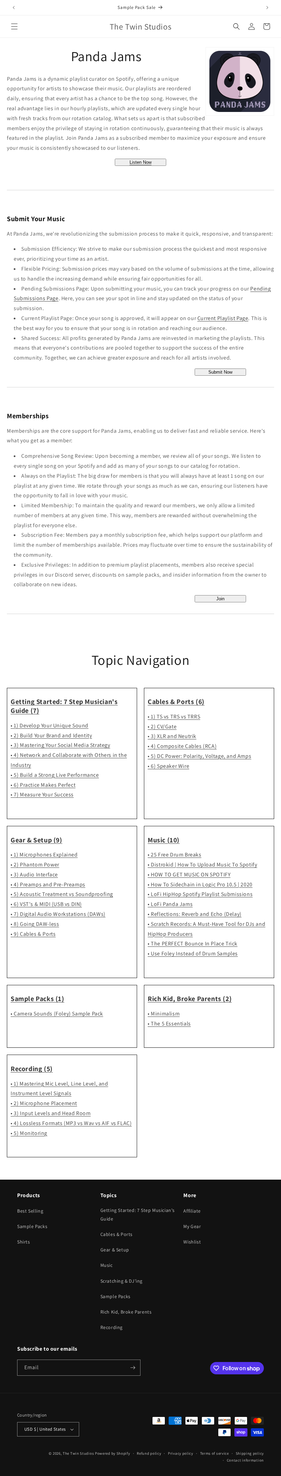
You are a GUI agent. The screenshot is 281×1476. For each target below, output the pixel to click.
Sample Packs (32, 1226)
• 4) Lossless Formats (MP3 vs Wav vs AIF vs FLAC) (71, 1123)
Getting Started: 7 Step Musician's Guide (137, 1214)
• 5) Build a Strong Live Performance (55, 775)
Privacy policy (180, 1453)
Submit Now (220, 372)
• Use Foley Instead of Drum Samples (193, 953)
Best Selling (30, 1211)
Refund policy (149, 1453)
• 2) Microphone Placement (44, 1103)
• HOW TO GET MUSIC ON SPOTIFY (189, 874)
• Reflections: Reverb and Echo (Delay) (195, 914)
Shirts (23, 1242)
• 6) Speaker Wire (168, 766)
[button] (14, 26)
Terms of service (214, 1453)
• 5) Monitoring (29, 1133)
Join (220, 598)
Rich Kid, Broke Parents (126, 1312)
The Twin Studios (78, 1453)
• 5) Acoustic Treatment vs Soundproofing (62, 894)
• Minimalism (164, 1013)
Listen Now (140, 162)
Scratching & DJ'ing (121, 1281)
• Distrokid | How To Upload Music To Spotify (202, 864)
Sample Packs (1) (37, 998)
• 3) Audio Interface (34, 874)
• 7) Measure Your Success (42, 794)
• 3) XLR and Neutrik (172, 736)
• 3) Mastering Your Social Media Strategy (60, 745)
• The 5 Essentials (169, 1023)
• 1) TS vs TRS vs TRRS (174, 716)
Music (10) (164, 840)
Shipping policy (250, 1453)
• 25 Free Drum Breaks (174, 854)
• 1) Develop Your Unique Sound (49, 725)
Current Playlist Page (222, 318)
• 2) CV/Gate (162, 726)
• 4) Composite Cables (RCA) (182, 746)
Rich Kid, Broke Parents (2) (190, 998)
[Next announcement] (267, 7)
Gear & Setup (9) (36, 840)
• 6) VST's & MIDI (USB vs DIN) (46, 904)
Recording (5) (32, 1068)
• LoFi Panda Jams (170, 904)
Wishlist (192, 1242)
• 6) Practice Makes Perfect (43, 784)
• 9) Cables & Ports (33, 934)
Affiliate (191, 1211)
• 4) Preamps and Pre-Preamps (48, 884)
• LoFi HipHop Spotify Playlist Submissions (200, 894)
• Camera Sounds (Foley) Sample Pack (57, 1013)
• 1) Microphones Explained (44, 854)
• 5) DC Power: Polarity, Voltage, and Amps (199, 756)
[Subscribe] (132, 1368)
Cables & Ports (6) (176, 701)
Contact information (245, 1460)
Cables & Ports (116, 1234)
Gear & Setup (114, 1250)
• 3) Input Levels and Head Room (51, 1113)
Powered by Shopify (112, 1453)
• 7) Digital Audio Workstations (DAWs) (58, 914)
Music (106, 1265)
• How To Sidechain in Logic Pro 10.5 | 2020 (200, 884)
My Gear (192, 1226)
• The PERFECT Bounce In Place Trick (192, 943)
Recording (111, 1327)
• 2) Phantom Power (35, 864)
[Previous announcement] (13, 7)
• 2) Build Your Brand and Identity (51, 735)
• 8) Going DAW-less (35, 924)
